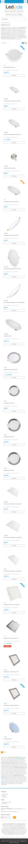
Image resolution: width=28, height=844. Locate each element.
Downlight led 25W (7, 336)
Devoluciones (4, 803)
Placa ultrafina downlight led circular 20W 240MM (14, 302)
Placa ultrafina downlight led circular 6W (12, 100)
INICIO (2, 22)
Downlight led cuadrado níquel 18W (11, 671)
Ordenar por (4, 42)
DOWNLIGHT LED (7, 22)
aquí (10, 842)
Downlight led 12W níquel (9, 403)
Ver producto (14, 75)
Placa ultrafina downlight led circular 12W (12, 134)
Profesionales (4, 796)
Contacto (3, 795)
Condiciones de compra (6, 802)
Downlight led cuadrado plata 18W (11, 638)
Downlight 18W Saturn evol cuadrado (11, 604)
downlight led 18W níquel (9, 436)
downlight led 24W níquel (9, 470)
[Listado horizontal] (25, 43)
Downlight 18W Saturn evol (9, 67)
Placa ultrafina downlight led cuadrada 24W (13, 571)
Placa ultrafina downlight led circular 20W (12, 268)
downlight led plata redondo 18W (10, 369)
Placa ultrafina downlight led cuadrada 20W (13, 537)
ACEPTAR (22, 841)
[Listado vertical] (22, 43)
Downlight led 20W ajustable (9, 168)
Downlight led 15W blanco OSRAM (11, 235)
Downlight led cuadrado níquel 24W (11, 705)
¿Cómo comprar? (5, 794)
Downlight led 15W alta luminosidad (11, 201)
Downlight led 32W (7, 738)
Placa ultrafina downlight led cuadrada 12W (13, 503)
